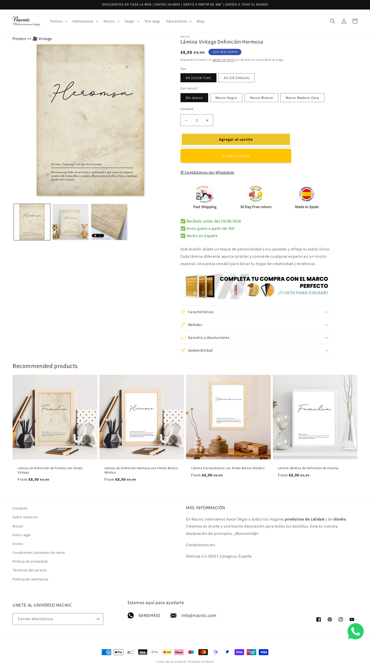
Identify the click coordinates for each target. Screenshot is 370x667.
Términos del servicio (30, 570)
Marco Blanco (261, 97)
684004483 (149, 615)
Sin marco (194, 97)
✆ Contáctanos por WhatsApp (207, 172)
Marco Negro (226, 97)
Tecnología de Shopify (201, 661)
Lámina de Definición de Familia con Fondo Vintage (50, 470)
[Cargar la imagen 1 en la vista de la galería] (32, 222)
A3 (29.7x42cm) (236, 78)
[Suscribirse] (97, 619)
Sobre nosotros (25, 517)
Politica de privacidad (30, 561)
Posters (19, 38)
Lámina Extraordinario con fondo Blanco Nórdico (228, 468)
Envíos (18, 543)
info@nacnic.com (198, 615)
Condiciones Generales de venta (39, 552)
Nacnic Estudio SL (176, 661)
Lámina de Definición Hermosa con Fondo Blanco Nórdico (141, 470)
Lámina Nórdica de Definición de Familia (308, 468)
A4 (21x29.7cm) (198, 78)
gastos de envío (224, 59)
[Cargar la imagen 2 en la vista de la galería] (71, 222)
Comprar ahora (235, 155)
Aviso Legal (22, 535)
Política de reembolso (31, 579)
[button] (58, 21)
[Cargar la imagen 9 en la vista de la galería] (109, 222)
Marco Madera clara (302, 97)
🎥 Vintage (42, 38)
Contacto (20, 508)
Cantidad (187, 109)
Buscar (18, 526)
